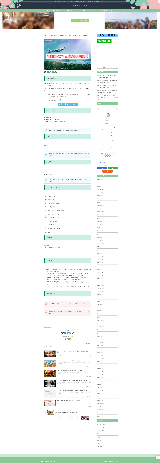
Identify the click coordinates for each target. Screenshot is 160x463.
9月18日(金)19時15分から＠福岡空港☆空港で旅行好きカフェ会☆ (107, 81)
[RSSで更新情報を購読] (70, 339)
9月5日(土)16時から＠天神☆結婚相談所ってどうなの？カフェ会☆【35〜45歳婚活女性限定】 (108, 97)
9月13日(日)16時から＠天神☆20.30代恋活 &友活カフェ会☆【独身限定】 (107, 91)
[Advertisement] (107, 55)
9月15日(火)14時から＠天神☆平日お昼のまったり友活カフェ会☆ (107, 86)
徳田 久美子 (107, 123)
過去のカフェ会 (48, 327)
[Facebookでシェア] (48, 72)
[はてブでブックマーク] (50, 72)
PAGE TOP (80, 456)
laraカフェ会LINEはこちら (80, 20)
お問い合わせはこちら (102, 162)
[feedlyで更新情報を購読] (68, 339)
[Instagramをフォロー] (65, 339)
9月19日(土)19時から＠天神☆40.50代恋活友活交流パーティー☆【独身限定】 (107, 76)
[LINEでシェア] (53, 72)
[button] (55, 72)
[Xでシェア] (45, 72)
